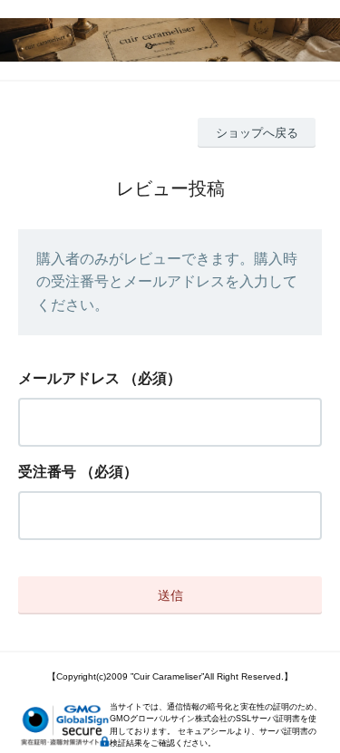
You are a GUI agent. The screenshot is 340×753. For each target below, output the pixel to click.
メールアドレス (69, 378)
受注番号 (47, 471)
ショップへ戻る (257, 133)
